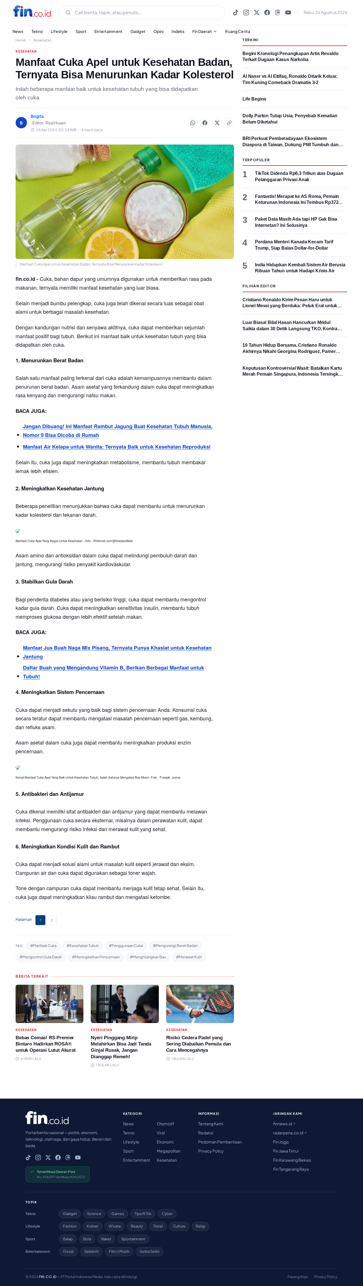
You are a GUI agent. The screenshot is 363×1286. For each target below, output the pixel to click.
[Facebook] (267, 12)
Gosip (68, 1251)
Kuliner (92, 1226)
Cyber (167, 1213)
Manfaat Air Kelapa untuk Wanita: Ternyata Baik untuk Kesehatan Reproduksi (116, 446)
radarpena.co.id (288, 1132)
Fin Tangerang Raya (291, 1169)
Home (21, 40)
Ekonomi (165, 1141)
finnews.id (283, 1123)
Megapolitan (168, 1150)
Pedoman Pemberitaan (220, 1141)
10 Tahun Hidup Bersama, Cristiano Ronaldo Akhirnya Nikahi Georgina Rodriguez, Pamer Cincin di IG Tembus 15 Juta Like (289, 351)
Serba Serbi (149, 1251)
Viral (161, 1132)
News (18, 31)
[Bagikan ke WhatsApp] (192, 122)
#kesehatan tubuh (83, 945)
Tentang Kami (210, 1123)
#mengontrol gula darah (41, 957)
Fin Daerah (202, 31)
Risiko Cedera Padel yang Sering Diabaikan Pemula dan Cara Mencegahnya (198, 1044)
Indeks (178, 31)
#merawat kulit (189, 957)
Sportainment (133, 1239)
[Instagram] (246, 12)
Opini (158, 31)
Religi (200, 1226)
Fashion (70, 1226)
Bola (87, 1239)
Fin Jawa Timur (286, 1150)
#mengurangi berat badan (175, 945)
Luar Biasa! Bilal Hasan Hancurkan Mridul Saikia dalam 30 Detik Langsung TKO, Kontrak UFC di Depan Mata (291, 328)
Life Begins (254, 99)
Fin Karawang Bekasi (292, 1159)
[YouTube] (288, 12)
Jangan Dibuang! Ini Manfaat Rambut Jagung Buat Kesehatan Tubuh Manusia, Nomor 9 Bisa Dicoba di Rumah (117, 431)
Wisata (115, 1226)
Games (117, 1213)
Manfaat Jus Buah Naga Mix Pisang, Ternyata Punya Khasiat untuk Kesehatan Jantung (117, 652)
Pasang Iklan (298, 1276)
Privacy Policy (211, 1150)
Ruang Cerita (237, 31)
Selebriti (91, 1251)
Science (94, 1213)
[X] (256, 12)
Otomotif (165, 1123)
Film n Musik (119, 1251)
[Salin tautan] (229, 122)
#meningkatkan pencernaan (96, 957)
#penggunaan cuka (126, 945)
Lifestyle (59, 31)
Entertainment (108, 31)
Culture (179, 1226)
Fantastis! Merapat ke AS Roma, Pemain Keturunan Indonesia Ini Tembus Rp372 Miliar (297, 202)
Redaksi (205, 1132)
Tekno (37, 31)
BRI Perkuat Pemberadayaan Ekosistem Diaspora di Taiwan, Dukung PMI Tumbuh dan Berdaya (290, 144)
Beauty (137, 1226)
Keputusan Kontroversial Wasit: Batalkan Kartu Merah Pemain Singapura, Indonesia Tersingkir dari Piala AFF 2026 (292, 374)
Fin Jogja (281, 1141)
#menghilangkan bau (148, 957)
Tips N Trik (142, 1213)
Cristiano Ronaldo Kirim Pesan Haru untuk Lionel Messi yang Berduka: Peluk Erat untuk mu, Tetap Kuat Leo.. (289, 305)
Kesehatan (42, 40)
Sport (81, 31)
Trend (158, 1226)
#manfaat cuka (43, 945)
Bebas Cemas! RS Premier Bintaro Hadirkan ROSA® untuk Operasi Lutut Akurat (46, 1044)
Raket (106, 1239)
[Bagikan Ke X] (217, 122)
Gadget (137, 31)
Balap (68, 1239)
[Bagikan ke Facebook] (205, 122)
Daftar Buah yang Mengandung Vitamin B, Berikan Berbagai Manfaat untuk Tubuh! (113, 672)
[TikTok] (236, 12)
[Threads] (277, 12)
